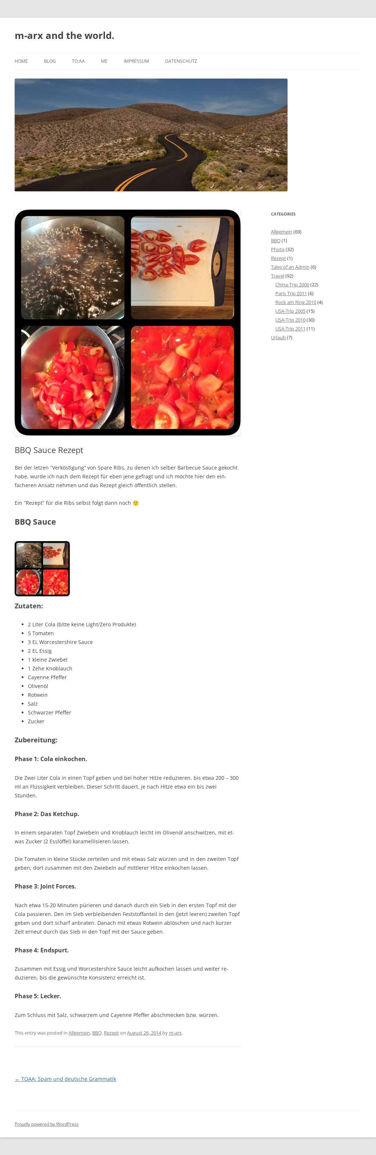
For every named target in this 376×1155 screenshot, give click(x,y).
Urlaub (278, 337)
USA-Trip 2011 (290, 328)
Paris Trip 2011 (291, 293)
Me (104, 61)
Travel (277, 275)
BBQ (97, 1032)
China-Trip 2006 (292, 284)
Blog (50, 61)
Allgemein (79, 1032)
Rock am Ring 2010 (295, 302)
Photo (278, 249)
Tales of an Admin (290, 267)
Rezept (111, 1032)
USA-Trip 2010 (290, 319)
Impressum (136, 61)
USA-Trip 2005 (290, 311)
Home (21, 61)
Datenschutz (181, 61)
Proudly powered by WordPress (47, 1124)
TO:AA (78, 61)
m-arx (175, 1032)
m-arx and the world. (64, 35)
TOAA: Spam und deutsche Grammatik (65, 1078)
